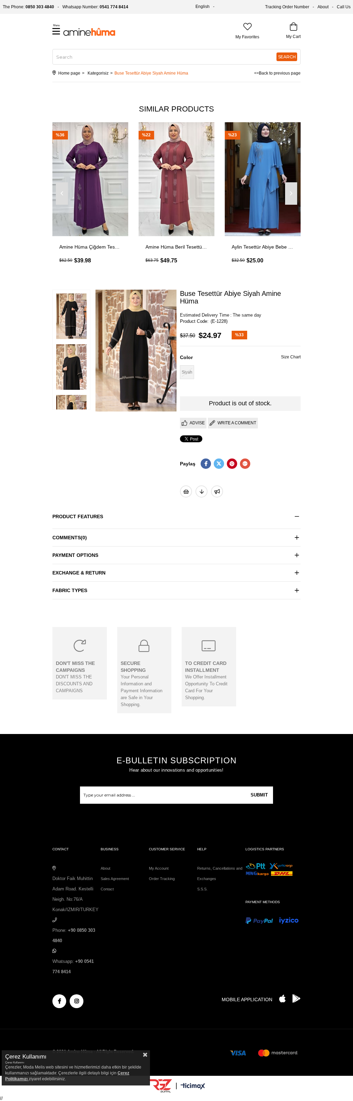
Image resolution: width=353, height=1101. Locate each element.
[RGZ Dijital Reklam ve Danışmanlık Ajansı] (160, 1085)
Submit (259, 795)
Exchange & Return (78, 573)
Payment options (75, 555)
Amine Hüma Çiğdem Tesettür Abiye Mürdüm (90, 247)
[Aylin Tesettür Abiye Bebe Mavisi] (263, 179)
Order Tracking (162, 879)
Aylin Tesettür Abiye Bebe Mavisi (263, 247)
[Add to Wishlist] (186, 491)
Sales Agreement (115, 879)
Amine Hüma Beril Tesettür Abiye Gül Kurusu (176, 247)
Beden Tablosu (291, 357)
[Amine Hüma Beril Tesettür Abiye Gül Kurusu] (176, 179)
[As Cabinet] (217, 491)
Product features (77, 516)
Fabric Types (69, 590)
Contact (107, 889)
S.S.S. (202, 889)
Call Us (344, 6)
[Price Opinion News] (201, 491)
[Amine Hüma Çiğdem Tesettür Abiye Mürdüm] (90, 179)
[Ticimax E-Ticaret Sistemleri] (193, 1086)
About (323, 6)
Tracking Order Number (287, 6)
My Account (159, 868)
